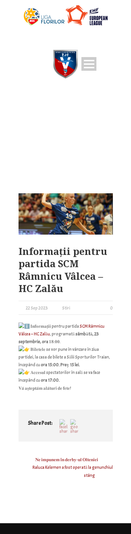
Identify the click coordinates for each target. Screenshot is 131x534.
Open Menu (88, 64)
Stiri (66, 308)
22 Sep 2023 (37, 308)
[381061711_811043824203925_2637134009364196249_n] (66, 214)
